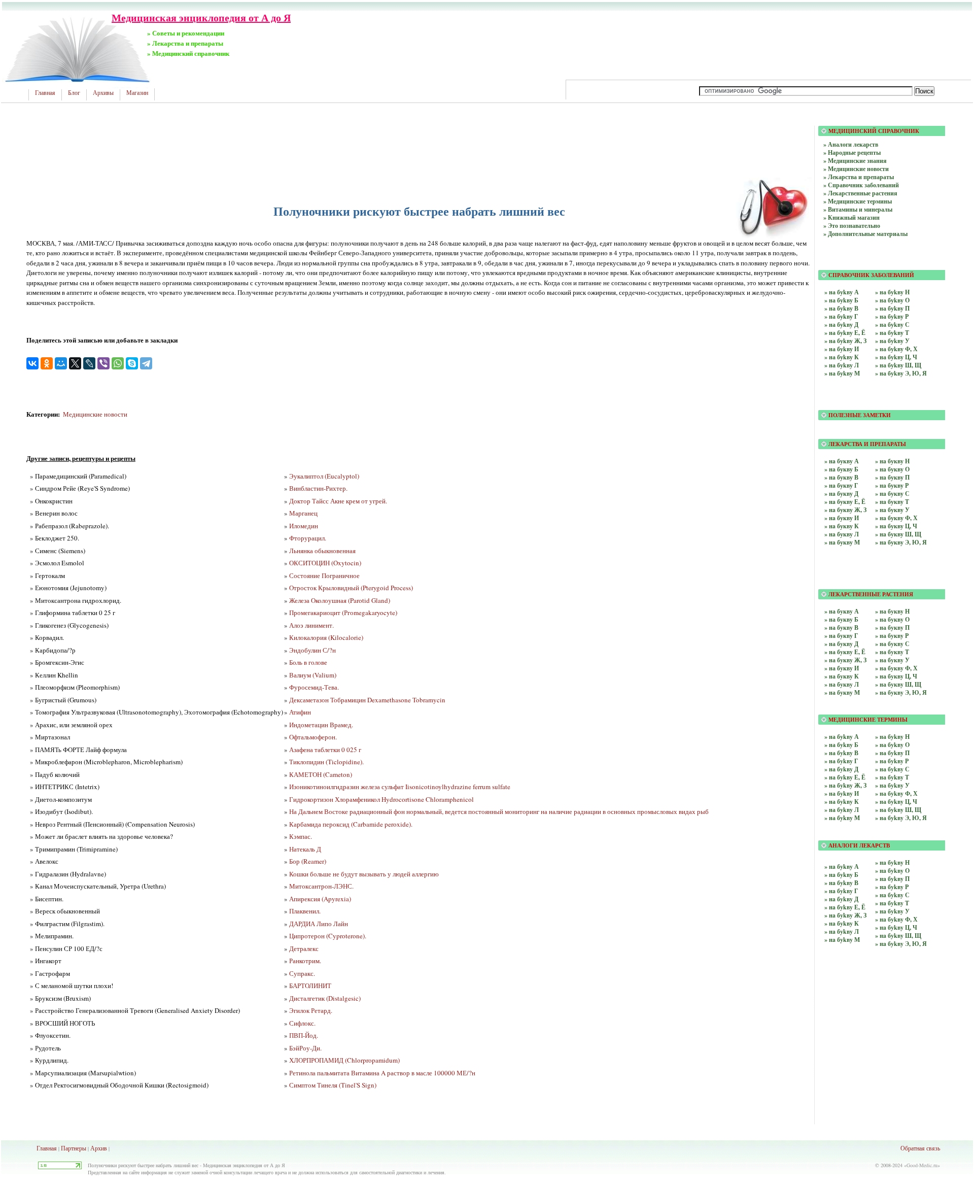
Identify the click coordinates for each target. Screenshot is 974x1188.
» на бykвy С (892, 769)
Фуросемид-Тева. (314, 687)
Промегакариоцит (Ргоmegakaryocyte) (343, 612)
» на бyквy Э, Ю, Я (901, 692)
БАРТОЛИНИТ (310, 985)
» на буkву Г (841, 316)
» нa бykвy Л (841, 931)
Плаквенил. (305, 910)
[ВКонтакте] (32, 363)
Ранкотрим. (305, 960)
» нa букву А (841, 461)
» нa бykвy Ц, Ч (896, 927)
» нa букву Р (892, 485)
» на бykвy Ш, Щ (898, 809)
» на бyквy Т (892, 652)
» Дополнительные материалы (865, 233)
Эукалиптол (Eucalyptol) (324, 476)
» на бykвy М (842, 817)
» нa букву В (841, 477)
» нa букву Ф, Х (896, 518)
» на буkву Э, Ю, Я (901, 373)
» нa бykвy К (841, 923)
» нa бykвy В (841, 882)
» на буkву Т (892, 332)
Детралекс (304, 948)
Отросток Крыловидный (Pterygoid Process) (351, 587)
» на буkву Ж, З (845, 340)
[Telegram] (146, 363)
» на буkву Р (892, 316)
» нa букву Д (841, 493)
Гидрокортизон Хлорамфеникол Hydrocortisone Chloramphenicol (381, 799)
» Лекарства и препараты (858, 177)
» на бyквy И (841, 668)
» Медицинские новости (856, 168)
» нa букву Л (841, 534)
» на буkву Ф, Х (896, 349)
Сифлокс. (302, 1023)
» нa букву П (892, 477)
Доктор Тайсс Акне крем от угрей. (338, 500)
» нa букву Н (892, 461)
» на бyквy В (841, 627)
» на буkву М (842, 373)
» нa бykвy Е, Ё (844, 907)
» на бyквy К (841, 676)
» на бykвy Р (892, 761)
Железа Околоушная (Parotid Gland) (339, 600)
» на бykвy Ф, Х (896, 793)
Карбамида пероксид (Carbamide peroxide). (350, 824)
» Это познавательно (851, 225)
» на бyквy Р (892, 635)
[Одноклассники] (47, 363)
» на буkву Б (841, 300)
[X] (75, 363)
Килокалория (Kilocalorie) (326, 637)
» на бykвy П (892, 753)
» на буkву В (841, 308)
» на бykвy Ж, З (845, 785)
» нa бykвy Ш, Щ (898, 935)
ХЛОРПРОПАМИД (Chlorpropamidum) (344, 1060)
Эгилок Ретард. (310, 1010)
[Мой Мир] (61, 363)
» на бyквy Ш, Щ (898, 684)
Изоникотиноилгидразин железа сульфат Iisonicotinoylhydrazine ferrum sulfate (399, 786)
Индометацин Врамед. (321, 724)
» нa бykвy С (892, 895)
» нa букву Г (841, 485)
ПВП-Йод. (303, 1035)
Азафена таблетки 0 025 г (325, 749)
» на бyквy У (892, 660)
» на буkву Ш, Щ (898, 365)
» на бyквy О (892, 619)
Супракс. (302, 973)
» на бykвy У (892, 785)
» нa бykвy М (842, 939)
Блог (74, 92)
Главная (45, 92)
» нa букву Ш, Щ (898, 534)
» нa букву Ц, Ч (896, 526)
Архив (98, 1148)
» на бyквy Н (892, 611)
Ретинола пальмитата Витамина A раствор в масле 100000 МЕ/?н (382, 1072)
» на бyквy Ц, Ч (896, 676)
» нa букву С (892, 493)
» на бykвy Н (892, 736)
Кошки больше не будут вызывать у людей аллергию (364, 873)
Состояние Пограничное (324, 575)
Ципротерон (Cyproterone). (327, 935)
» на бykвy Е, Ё (844, 777)
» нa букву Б (841, 469)
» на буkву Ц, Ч (896, 357)
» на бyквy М (842, 692)
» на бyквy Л (841, 684)
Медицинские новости (95, 414)
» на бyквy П (892, 627)
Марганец (303, 513)
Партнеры (73, 1148)
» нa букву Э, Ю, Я (901, 542)
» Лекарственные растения (860, 193)
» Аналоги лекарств (850, 144)
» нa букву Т (892, 501)
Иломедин (303, 525)
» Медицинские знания (855, 160)
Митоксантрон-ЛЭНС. (321, 886)
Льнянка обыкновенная (322, 550)
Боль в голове (308, 662)
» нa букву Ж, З (845, 509)
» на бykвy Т (892, 777)
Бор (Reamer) (307, 861)
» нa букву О (892, 469)
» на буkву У (892, 340)
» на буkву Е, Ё (844, 332)
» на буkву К (841, 357)
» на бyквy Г (841, 635)
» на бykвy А (841, 736)
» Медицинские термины (857, 201)
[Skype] (132, 363)
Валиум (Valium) (312, 675)
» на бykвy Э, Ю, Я (901, 817)
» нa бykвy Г (841, 891)
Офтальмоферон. (313, 736)
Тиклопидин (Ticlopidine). (326, 761)
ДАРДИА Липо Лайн (318, 923)
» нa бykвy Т (892, 903)
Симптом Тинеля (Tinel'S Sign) (332, 1085)
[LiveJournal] (89, 363)
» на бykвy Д (841, 769)
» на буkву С (892, 324)
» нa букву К (841, 526)
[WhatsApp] (118, 363)
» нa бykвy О (892, 870)
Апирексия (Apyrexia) (320, 898)
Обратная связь (920, 1148)
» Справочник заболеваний (861, 185)
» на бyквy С (892, 643)
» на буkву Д (841, 324)
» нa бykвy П (892, 878)
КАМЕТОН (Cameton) (320, 774)
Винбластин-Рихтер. (318, 488)
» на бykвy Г (841, 761)
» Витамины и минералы (857, 209)
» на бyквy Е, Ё (844, 652)
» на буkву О (892, 300)
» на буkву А (841, 292)
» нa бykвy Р (892, 886)
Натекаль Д (305, 849)
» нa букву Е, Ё (844, 501)
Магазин (137, 92)
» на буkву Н (892, 292)
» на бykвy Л (841, 809)
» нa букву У (892, 509)
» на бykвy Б (841, 744)
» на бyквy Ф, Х (896, 668)
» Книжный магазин (851, 217)
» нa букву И (841, 518)
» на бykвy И (841, 793)
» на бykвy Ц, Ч (896, 801)
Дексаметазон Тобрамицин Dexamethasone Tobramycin (367, 699)
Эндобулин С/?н (312, 650)
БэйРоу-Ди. (305, 1048)
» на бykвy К (841, 801)
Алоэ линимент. (311, 625)
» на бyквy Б (841, 619)
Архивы (103, 92)
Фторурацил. (307, 537)
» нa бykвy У (892, 911)
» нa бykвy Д (841, 899)
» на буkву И (841, 349)
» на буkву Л (841, 365)
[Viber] (103, 363)
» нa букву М (842, 542)
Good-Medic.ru (922, 1165)
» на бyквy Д (841, 643)
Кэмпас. (300, 836)
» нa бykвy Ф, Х (896, 919)
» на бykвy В (841, 753)
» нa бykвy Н (892, 862)
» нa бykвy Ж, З (845, 915)
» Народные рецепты (852, 152)
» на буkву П (892, 308)
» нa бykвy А (841, 866)
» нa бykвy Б (841, 874)
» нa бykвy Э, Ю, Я (901, 943)
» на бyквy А (841, 611)
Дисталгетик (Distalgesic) (325, 998)
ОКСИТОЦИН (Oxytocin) (325, 562)
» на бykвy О (892, 744)
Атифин (300, 712)
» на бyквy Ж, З (845, 660)
